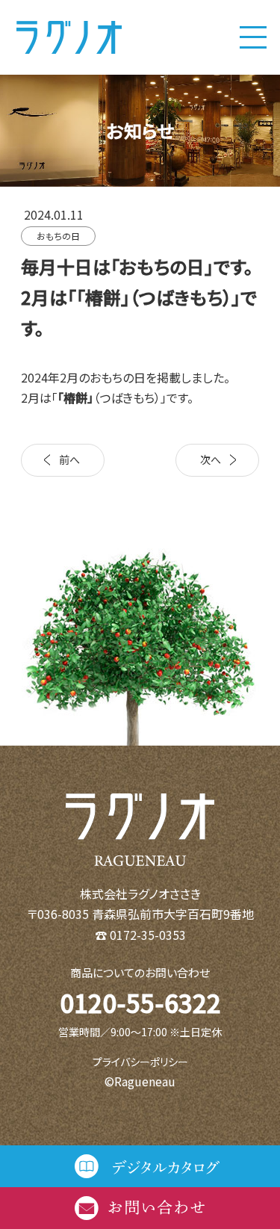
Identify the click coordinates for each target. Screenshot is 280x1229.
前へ (69, 459)
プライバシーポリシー (140, 1061)
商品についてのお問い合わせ (140, 972)
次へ (210, 459)
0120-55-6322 (140, 1003)
